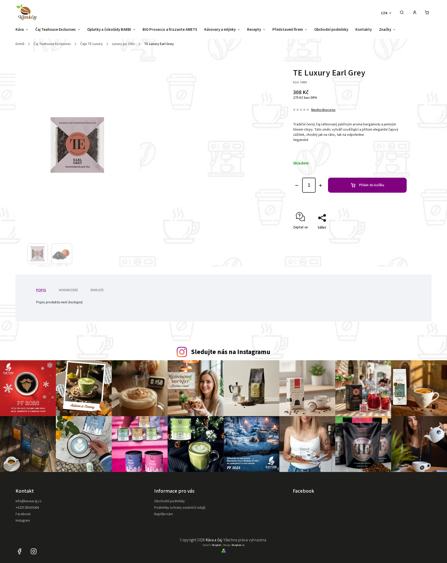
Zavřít (390, 236)
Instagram (23, 520)
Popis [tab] (41, 290)
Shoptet (216, 545)
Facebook (23, 514)
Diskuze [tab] (97, 290)
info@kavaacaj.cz (29, 501)
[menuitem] (24, 31)
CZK (384, 13)
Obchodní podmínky (169, 501)
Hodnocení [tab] (68, 290)
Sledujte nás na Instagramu (230, 352)
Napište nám (163, 514)
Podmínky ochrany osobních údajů (179, 507)
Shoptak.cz (238, 545)
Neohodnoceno (323, 110)
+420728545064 (27, 507)
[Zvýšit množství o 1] (320, 185)
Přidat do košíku (371, 185)
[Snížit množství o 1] (296, 185)
